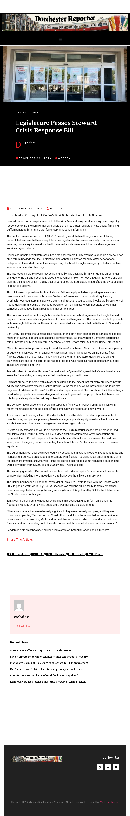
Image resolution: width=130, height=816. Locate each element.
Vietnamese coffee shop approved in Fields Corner (40, 650)
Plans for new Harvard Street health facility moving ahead (44, 675)
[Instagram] (108, 767)
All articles (23, 626)
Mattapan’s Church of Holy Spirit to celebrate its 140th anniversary (49, 662)
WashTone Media (109, 802)
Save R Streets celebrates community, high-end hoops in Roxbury (49, 656)
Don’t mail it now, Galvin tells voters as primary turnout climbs (46, 669)
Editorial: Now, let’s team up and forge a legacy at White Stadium (48, 681)
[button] (60, 39)
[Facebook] (100, 767)
